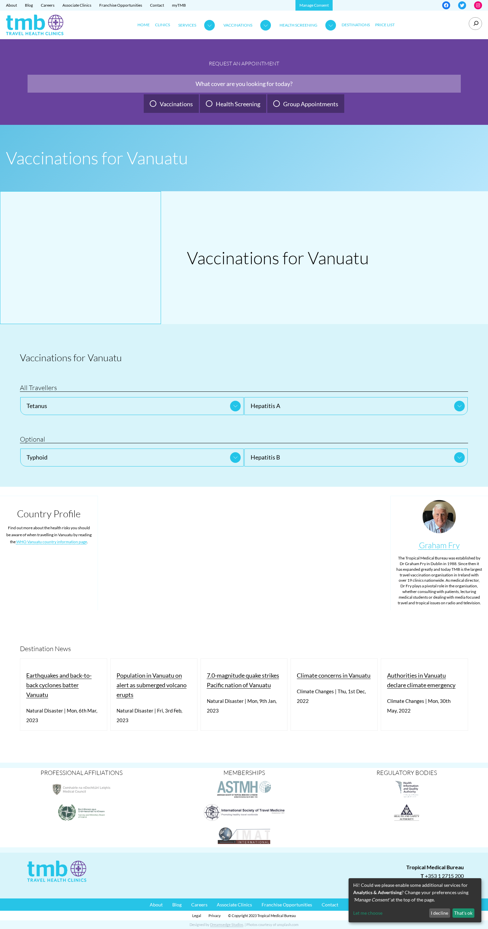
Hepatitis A (265, 405)
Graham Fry (439, 545)
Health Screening (298, 25)
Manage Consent (314, 5)
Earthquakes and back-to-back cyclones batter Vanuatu (59, 685)
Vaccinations (237, 25)
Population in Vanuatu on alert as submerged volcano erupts (152, 685)
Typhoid (37, 457)
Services (187, 25)
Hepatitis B (265, 457)
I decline (439, 913)
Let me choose (367, 913)
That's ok (463, 913)
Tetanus (37, 405)
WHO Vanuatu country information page (51, 541)
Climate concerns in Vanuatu (333, 675)
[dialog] (415, 900)
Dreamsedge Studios (226, 924)
